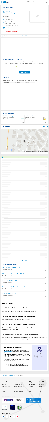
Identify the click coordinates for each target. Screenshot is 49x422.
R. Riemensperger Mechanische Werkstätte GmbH (14, 273)
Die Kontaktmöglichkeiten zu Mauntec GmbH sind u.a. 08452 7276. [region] (16, 319)
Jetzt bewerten (24, 72)
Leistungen (7, 36)
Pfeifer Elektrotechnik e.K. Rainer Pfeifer (11, 293)
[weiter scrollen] (47, 36)
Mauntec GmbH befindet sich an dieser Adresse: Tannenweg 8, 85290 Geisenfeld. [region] (19, 311)
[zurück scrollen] (2, 36)
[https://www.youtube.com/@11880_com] (17, 416)
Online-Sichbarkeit (18, 384)
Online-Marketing (18, 389)
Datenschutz (42, 386)
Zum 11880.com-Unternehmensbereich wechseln (26, 2)
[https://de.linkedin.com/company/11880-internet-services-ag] (13, 416)
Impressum (41, 384)
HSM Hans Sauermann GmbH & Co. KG (11, 267)
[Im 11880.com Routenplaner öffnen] (44, 126)
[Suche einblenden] (40, 2)
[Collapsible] (46, 308)
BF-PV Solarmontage (8, 116)
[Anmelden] (42, 2)
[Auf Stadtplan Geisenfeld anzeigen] (47, 126)
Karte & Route (26, 36)
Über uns (4, 384)
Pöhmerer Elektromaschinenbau (10, 280)
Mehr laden (24, 260)
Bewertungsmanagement (19, 386)
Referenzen (31, 386)
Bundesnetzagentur (8, 351)
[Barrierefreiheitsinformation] (45, 2)
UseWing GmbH (29, 116)
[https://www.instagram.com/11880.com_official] (6, 416)
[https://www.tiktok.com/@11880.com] (10, 416)
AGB (40, 389)
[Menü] (47, 2)
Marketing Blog (32, 384)
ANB (40, 391)
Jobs (3, 389)
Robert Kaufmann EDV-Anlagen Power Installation (14, 287)
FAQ (30, 391)
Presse (3, 391)
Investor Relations (6, 386)
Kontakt (30, 389)
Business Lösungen (18, 391)
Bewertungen (16, 36)
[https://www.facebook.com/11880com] (3, 416)
